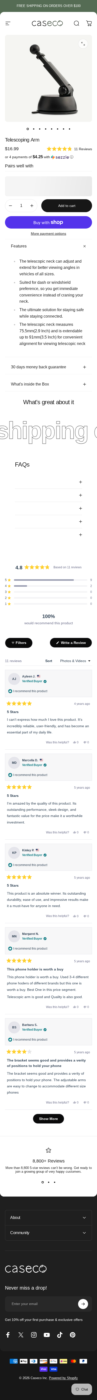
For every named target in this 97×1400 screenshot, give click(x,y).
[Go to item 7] (63, 129)
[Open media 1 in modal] (83, 44)
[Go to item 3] (40, 129)
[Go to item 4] (45, 129)
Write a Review (76, 644)
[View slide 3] (54, 1182)
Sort (49, 661)
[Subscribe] (83, 1304)
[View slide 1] (43, 1182)
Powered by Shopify (63, 1378)
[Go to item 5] (51, 129)
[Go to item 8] (69, 129)
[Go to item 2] (34, 129)
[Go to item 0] (28, 129)
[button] (69, 149)
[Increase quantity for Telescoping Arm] (32, 205)
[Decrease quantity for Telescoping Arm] (10, 205)
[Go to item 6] (57, 129)
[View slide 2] (48, 1182)
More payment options (48, 234)
